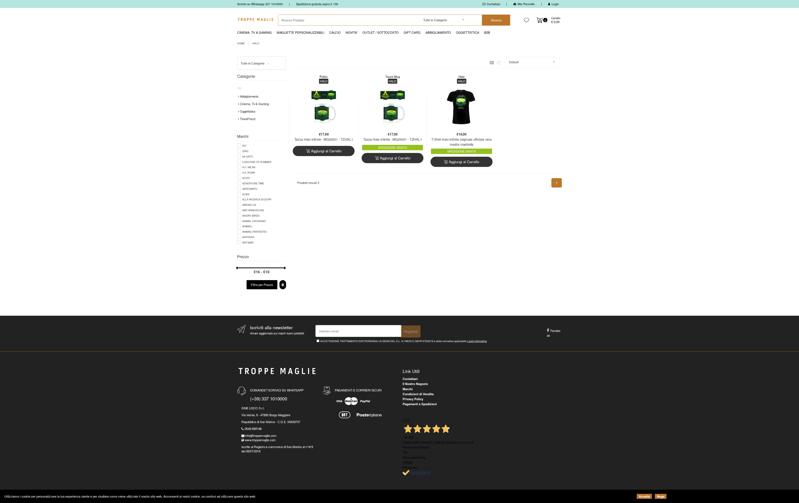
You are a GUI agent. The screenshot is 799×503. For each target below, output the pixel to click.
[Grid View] (491, 62)
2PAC (245, 151)
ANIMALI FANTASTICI (254, 231)
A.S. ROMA (248, 172)
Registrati (411, 331)
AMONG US (249, 204)
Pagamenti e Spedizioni (420, 404)
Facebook (553, 333)
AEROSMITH (249, 188)
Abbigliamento (438, 32)
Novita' (351, 32)
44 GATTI (247, 156)
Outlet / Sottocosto (380, 32)
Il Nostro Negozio (415, 383)
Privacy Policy (413, 399)
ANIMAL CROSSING (254, 221)
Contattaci (493, 4)
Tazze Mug (392, 77)
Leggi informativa (477, 341)
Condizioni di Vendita (418, 394)
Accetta (644, 496)
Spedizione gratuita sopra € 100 (317, 4)
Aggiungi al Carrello (325, 150)
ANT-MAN (247, 242)
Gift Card (412, 32)
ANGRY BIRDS (250, 215)
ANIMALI (247, 226)
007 (244, 145)
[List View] (499, 62)
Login (555, 4)
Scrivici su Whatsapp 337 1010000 (260, 4)
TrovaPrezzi (247, 119)
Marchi (408, 389)
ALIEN (245, 194)
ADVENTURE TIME (253, 183)
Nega (660, 496)
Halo (462, 77)
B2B (487, 32)
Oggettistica (467, 32)
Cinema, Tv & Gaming (254, 32)
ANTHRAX (248, 237)
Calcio (335, 32)
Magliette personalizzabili (300, 32)
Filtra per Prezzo (262, 284)
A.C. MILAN (248, 167)
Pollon (324, 77)
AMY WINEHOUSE (253, 210)
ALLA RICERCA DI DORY (257, 199)
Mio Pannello (526, 4)
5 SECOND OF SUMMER (256, 162)
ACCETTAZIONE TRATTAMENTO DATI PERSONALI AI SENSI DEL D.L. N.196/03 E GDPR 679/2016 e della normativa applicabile (403, 341)
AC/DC (246, 178)
